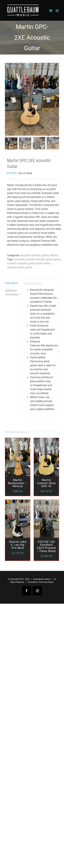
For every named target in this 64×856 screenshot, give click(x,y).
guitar (28, 267)
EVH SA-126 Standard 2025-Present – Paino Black (46, 546)
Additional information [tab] (12, 292)
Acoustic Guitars (30, 255)
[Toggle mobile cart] (50, 10)
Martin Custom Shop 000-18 (46, 483)
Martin (54, 255)
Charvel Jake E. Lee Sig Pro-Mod (18, 545)
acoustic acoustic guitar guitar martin (28, 263)
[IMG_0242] (32, 99)
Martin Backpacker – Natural (17, 483)
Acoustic (19, 259)
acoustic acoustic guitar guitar (42, 259)
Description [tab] (11, 283)
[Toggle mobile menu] (57, 10)
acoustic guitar (15, 267)
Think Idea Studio (46, 582)
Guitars (45, 255)
